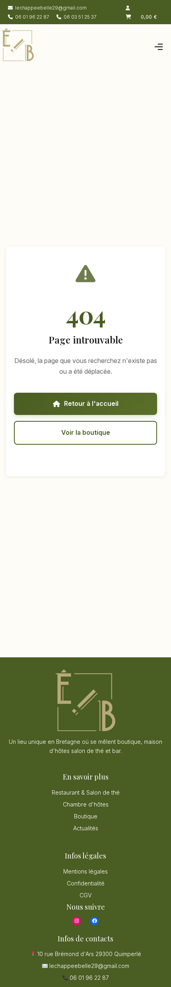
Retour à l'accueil (91, 403)
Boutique (85, 816)
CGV (85, 895)
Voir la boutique (85, 432)
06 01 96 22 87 (32, 17)
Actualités (85, 828)
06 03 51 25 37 (80, 17)
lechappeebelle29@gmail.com (51, 8)
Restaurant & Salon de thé (86, 792)
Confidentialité (86, 883)
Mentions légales (85, 871)
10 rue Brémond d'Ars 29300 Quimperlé (88, 954)
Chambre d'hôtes (86, 804)
